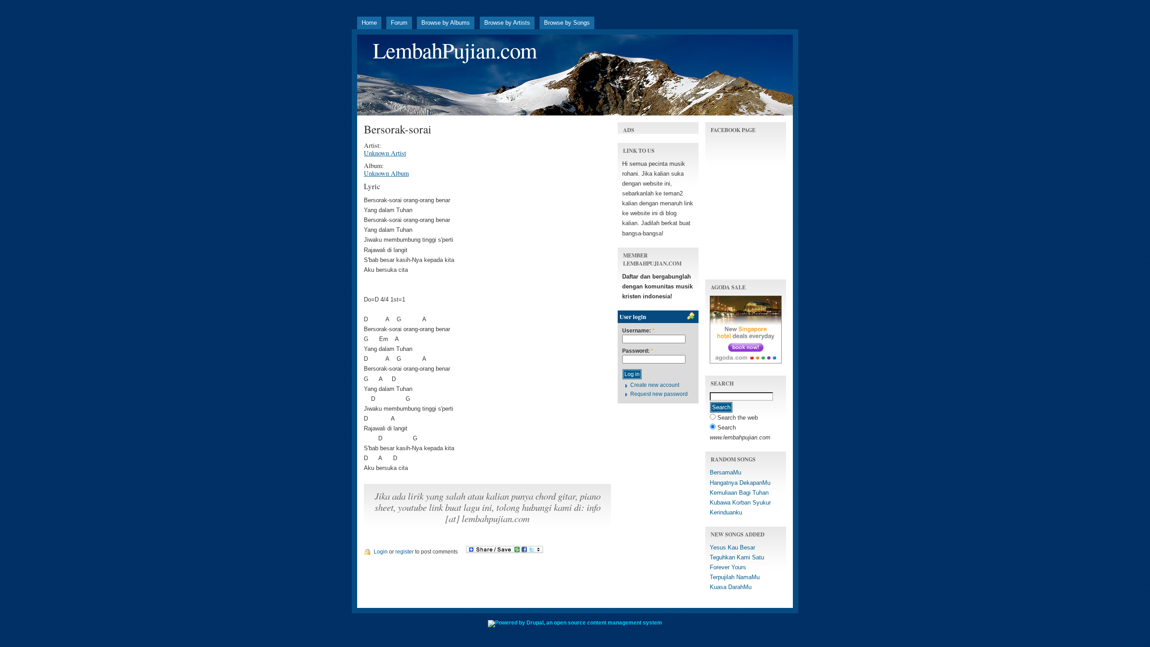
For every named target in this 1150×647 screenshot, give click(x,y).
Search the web (737, 417)
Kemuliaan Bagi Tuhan (739, 492)
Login (381, 552)
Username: (638, 330)
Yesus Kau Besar (732, 547)
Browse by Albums (445, 22)
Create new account (654, 385)
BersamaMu (725, 472)
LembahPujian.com (455, 50)
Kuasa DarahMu (731, 587)
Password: (637, 351)
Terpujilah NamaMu (735, 577)
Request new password (659, 394)
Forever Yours (728, 567)
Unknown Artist (385, 153)
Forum (399, 22)
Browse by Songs (567, 22)
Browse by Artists (507, 22)
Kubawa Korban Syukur (740, 502)
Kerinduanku (726, 512)
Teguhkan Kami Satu (737, 557)
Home (369, 22)
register (404, 552)
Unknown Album (386, 173)
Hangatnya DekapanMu (740, 482)
